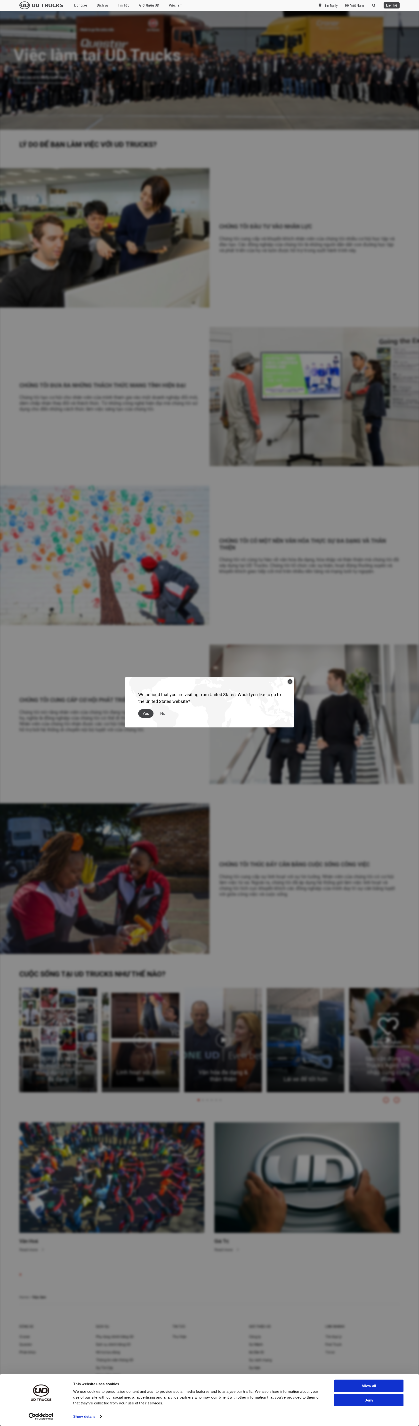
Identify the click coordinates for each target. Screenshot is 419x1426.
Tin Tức (123, 5)
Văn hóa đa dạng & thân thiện (223, 1076)
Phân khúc (27, 1352)
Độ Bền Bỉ (256, 1352)
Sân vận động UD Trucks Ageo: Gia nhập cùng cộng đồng (388, 1069)
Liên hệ (391, 5)
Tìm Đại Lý (333, 1337)
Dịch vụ (102, 5)
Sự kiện (255, 1368)
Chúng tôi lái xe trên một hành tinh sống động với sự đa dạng (58, 1069)
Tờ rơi (330, 1352)
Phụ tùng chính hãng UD (115, 1337)
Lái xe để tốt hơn (305, 1079)
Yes (146, 713)
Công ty (255, 1337)
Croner (24, 1337)
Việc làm (176, 5)
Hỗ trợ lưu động (108, 1352)
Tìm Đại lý (330, 6)
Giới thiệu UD (149, 5)
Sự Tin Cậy (104, 1368)
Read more (29, 1249)
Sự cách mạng (260, 1360)
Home (24, 1297)
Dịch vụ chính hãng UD (113, 1344)
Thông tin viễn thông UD (115, 1360)
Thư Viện (179, 1337)
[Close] (290, 681)
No (162, 713)
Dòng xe (80, 5)
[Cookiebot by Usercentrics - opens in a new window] (41, 1416)
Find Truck (333, 1344)
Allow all (369, 1386)
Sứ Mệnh (256, 1344)
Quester (25, 1344)
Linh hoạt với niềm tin (140, 1076)
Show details (84, 1416)
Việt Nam (357, 6)
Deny (368, 1400)
